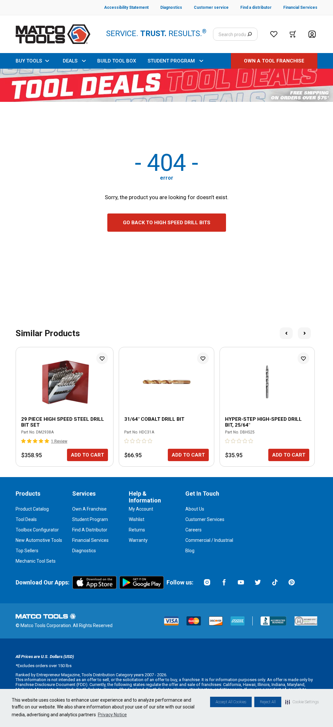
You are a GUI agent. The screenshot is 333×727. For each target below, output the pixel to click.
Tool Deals (26, 519)
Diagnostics (84, 550)
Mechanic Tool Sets (36, 561)
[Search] (249, 34)
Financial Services (90, 540)
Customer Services (204, 519)
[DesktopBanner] (166, 85)
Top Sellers (27, 550)
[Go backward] (286, 333)
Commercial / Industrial (209, 540)
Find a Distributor (89, 529)
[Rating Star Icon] (23, 441)
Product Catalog (32, 509)
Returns (137, 529)
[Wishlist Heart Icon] (102, 358)
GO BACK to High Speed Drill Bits (166, 223)
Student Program (90, 519)
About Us (194, 509)
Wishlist (136, 519)
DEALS (70, 61)
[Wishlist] (274, 34)
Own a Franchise (89, 509)
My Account (141, 509)
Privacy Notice (112, 714)
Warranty (138, 540)
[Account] (312, 34)
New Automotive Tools (39, 540)
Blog (189, 550)
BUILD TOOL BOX (116, 61)
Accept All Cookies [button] (231, 702)
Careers (193, 529)
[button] (302, 702)
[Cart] (293, 34)
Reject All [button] (268, 702)
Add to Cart (87, 455)
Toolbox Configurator (37, 529)
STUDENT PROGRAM (171, 61)
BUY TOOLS (29, 61)
